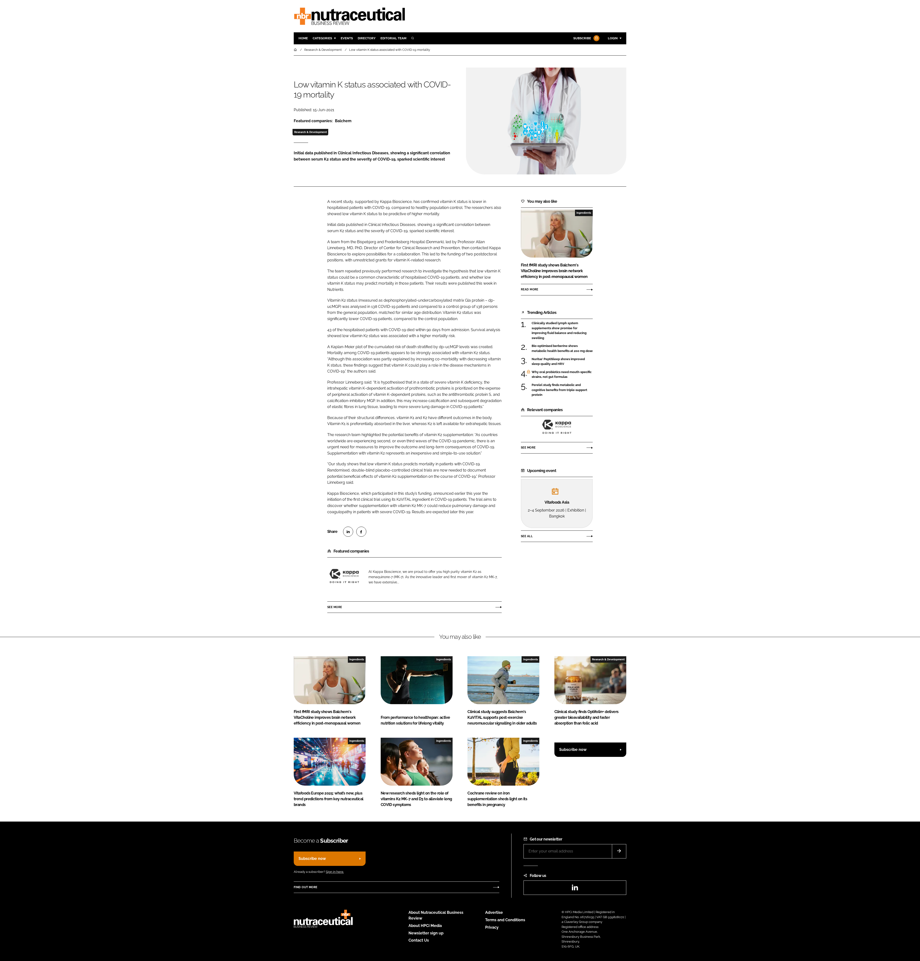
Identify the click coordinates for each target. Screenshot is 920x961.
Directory (367, 38)
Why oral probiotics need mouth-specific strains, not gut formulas (562, 375)
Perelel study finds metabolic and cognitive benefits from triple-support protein (562, 390)
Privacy (492, 927)
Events (347, 38)
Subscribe (582, 38)
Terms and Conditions (505, 920)
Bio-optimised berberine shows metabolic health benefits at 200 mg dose (562, 348)
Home (303, 38)
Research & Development (310, 132)
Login (613, 38)
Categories (322, 38)
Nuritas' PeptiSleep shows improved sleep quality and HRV (562, 362)
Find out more (305, 887)
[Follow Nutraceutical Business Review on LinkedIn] (575, 889)
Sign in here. (335, 872)
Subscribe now (572, 749)
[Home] (296, 50)
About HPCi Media (425, 925)
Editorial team (393, 38)
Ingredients (583, 212)
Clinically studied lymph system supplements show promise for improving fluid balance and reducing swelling (562, 330)
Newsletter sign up (425, 933)
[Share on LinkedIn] (348, 532)
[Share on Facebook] (361, 532)
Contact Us (418, 940)
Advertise (494, 912)
